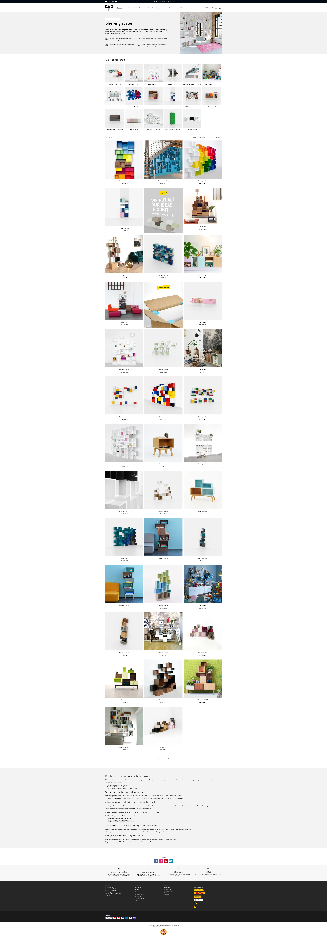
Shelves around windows (113, 107)
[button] (120, 8)
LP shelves (210, 107)
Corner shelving (210, 84)
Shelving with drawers (113, 129)
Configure (163, 193)
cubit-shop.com (217, 874)
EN (208, 7)
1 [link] (158, 758)
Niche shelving (171, 107)
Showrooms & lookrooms (182, 874)
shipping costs (163, 925)
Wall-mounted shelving (133, 107)
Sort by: (195, 137)
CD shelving (172, 84)
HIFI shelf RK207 (202, 700)
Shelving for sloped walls (191, 84)
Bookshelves (152, 84)
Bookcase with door (171, 129)
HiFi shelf (152, 107)
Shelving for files (133, 84)
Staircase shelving (152, 129)
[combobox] (207, 7)
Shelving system (124, 181)
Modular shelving (113, 84)
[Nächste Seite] (168, 759)
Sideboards (132, 129)
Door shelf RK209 (202, 275)
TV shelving (191, 129)
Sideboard (203, 226)
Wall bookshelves (191, 107)
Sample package (163, 287)
